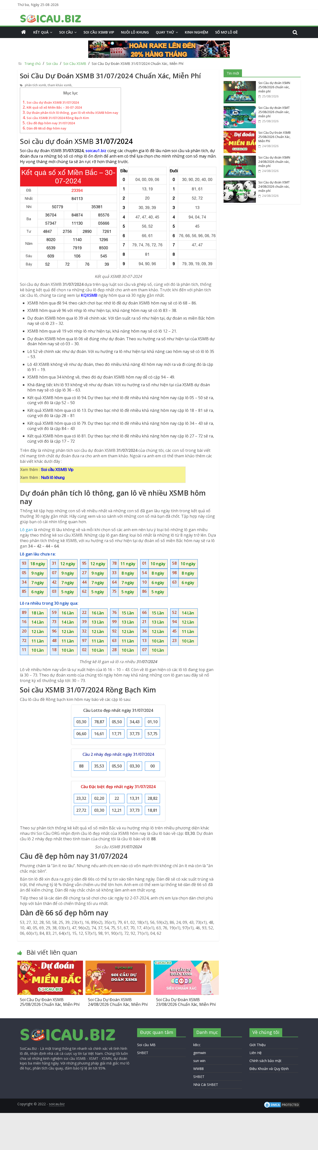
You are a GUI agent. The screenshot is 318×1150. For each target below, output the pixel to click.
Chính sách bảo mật (265, 1060)
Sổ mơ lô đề (226, 32)
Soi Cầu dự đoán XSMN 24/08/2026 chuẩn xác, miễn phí (274, 161)
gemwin (199, 1052)
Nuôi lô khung (135, 32)
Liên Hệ (255, 1052)
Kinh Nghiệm (196, 32)
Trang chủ (32, 63)
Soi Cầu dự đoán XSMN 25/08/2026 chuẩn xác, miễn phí (274, 87)
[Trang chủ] (23, 32)
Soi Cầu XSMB (74, 63)
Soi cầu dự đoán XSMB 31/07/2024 (51, 102)
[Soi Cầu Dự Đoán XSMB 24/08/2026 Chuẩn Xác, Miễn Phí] (118, 963)
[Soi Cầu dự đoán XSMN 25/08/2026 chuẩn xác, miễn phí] (240, 83)
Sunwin (7, 1140)
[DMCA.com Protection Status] (282, 1103)
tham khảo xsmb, (60, 85)
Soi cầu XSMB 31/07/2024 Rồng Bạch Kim (56, 118)
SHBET (142, 1052)
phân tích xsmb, (36, 85)
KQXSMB (89, 295)
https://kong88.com (53, 1115)
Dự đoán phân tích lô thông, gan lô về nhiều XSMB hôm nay (70, 112)
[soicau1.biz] (68, 1030)
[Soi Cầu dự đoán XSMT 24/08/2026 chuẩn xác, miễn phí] (240, 183)
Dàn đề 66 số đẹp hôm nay (44, 128)
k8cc (196, 1044)
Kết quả (40, 32)
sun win (199, 1060)
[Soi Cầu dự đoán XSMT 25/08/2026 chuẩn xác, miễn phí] (240, 108)
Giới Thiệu (257, 1044)
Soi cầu (66, 32)
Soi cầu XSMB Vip (98, 32)
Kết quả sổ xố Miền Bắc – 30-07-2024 (52, 107)
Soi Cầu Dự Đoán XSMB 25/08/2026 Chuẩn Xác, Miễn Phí (50, 1002)
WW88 (198, 1068)
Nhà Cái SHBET (205, 1084)
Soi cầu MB (146, 1044)
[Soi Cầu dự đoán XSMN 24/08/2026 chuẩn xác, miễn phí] (240, 158)
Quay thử (165, 32)
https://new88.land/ (34, 1134)
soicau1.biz (95, 150)
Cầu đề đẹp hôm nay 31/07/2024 (49, 123)
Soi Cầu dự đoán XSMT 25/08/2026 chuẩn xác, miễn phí (274, 112)
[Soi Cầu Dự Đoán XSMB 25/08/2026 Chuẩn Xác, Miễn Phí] (50, 963)
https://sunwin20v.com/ (159, 1147)
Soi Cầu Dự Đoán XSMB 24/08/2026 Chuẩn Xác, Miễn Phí (118, 1002)
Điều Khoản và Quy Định (269, 1068)
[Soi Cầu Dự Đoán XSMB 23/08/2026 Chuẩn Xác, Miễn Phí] (186, 963)
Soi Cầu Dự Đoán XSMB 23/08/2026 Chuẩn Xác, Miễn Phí (186, 1002)
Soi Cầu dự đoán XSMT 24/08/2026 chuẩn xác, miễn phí (274, 186)
